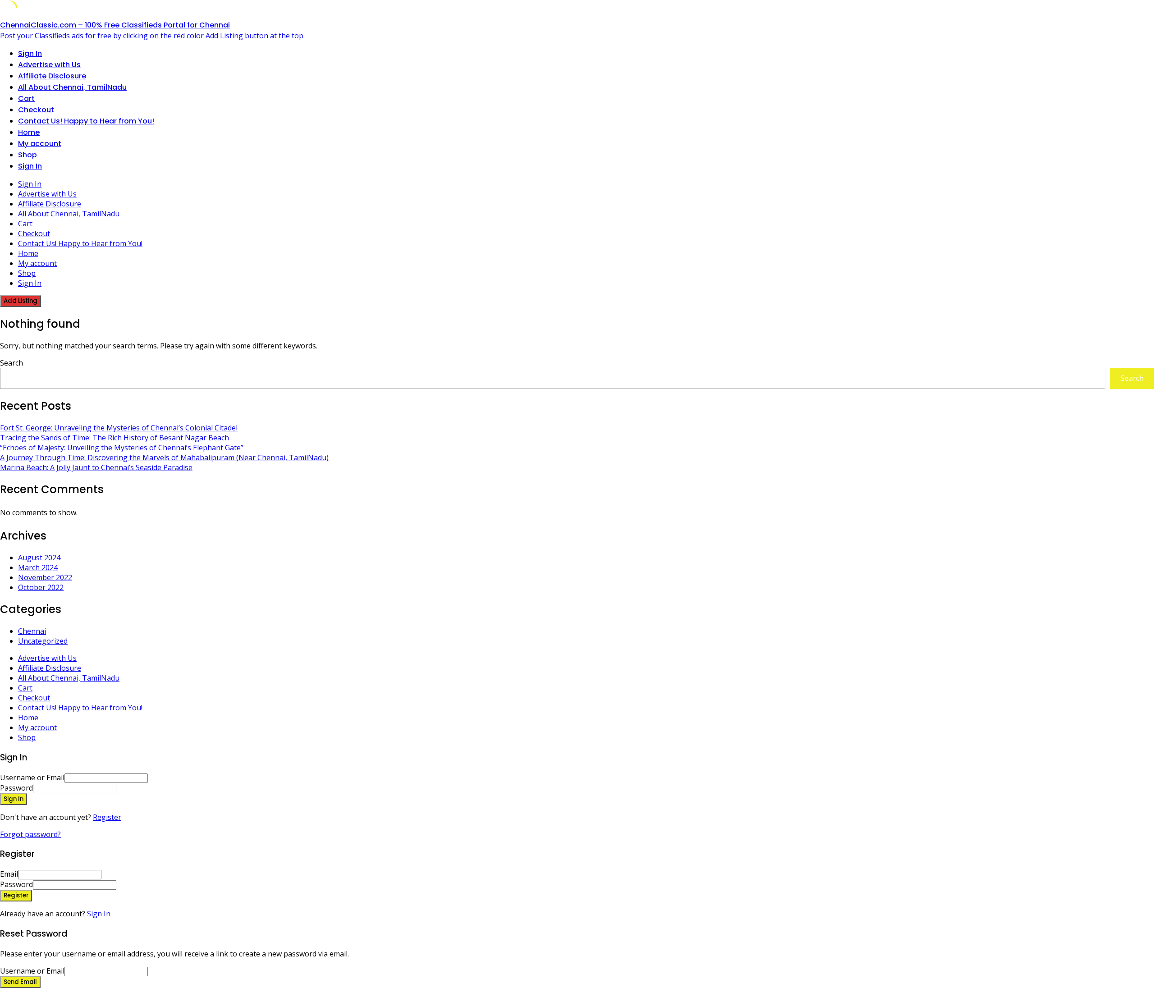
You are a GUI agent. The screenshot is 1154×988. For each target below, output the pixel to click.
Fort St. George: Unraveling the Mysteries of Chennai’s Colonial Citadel (119, 428)
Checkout (36, 110)
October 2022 (41, 587)
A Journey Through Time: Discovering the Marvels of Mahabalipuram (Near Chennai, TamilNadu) (164, 457)
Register (107, 817)
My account (39, 143)
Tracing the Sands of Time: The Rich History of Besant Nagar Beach (114, 438)
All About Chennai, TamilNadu (72, 87)
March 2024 (38, 567)
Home (29, 132)
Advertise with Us (49, 64)
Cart (26, 98)
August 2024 (39, 558)
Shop (27, 155)
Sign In (98, 914)
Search (11, 363)
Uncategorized (43, 641)
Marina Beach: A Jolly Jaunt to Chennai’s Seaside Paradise (96, 467)
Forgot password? (30, 834)
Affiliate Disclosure (52, 76)
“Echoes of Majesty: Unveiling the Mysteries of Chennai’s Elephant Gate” (121, 448)
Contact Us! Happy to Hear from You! (86, 121)
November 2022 (45, 577)
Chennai (32, 631)
